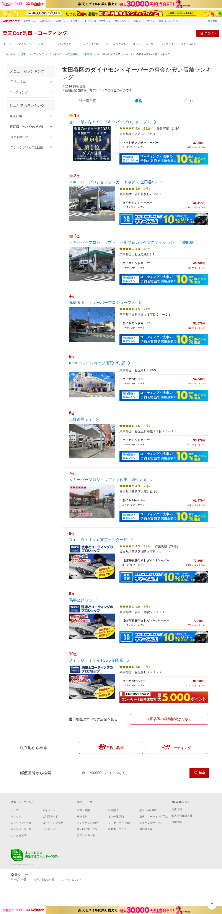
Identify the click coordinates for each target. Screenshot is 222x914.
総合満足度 (87, 101)
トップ (7, 44)
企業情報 (176, 809)
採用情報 (176, 821)
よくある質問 (188, 44)
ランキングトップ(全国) (27, 147)
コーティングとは (88, 44)
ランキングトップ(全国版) (64, 54)
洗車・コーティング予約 (153, 816)
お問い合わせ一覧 (43, 879)
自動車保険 (145, 829)
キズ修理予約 (116, 816)
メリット (43, 44)
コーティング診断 (116, 44)
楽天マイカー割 (86, 835)
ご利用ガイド (63, 44)
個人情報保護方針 (181, 815)
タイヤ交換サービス (151, 822)
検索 (202, 773)
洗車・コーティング (32, 54)
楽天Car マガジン (87, 829)
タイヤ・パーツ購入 (120, 822)
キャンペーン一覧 (143, 44)
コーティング (180, 748)
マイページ (24, 44)
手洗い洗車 (18, 82)
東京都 (88, 54)
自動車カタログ (117, 829)
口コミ (189, 101)
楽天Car (11, 54)
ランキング (167, 44)
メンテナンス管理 (87, 822)
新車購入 (113, 810)
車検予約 (82, 816)
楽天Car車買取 (148, 810)
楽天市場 (212, 21)
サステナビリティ (71, 879)
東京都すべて (20, 137)
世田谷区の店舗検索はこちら (169, 719)
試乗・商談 (83, 810)
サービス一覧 (18, 879)
